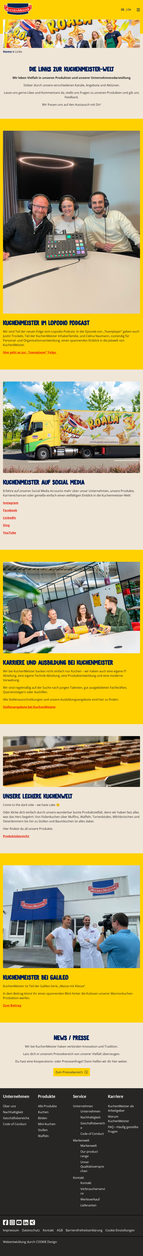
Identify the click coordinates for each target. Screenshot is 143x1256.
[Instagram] (12, 1223)
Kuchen (43, 1112)
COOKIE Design (46, 1242)
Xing (6, 525)
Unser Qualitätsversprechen (92, 1166)
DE (123, 9)
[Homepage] (18, 15)
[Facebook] (5, 1223)
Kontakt (78, 1178)
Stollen (43, 1130)
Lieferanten (88, 1205)
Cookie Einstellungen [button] (120, 1230)
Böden (42, 1118)
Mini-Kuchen (46, 1124)
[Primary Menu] (137, 9)
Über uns (9, 1106)
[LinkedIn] (25, 1223)
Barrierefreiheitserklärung (84, 1230)
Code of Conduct (14, 1124)
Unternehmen (83, 1106)
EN (129, 9)
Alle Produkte (47, 1106)
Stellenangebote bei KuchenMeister (29, 707)
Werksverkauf (90, 1199)
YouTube (9, 533)
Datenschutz (31, 1230)
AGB (60, 1230)
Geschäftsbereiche (16, 1118)
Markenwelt (81, 1140)
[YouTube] (19, 1223)
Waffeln (43, 1136)
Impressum (11, 1230)
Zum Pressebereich (69, 1072)
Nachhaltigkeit (13, 1112)
